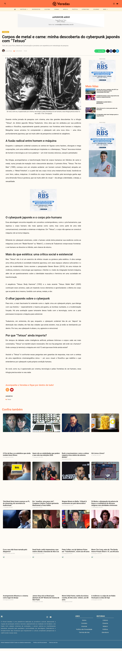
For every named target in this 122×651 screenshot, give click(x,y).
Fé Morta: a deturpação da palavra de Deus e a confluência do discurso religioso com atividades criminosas (104, 503)
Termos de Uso (84, 632)
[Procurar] (5, 4)
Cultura (105, 620)
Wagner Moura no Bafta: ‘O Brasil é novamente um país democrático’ (74, 502)
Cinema (5, 32)
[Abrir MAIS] (107, 9)
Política (105, 629)
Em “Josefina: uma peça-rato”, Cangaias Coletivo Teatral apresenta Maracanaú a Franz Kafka (45, 503)
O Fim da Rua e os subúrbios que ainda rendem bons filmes (17, 454)
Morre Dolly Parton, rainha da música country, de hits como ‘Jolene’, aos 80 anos (75, 598)
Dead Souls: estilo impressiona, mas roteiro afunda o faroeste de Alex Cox (45, 550)
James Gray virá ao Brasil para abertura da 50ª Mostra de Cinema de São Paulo (45, 598)
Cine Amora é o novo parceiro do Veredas (106, 108)
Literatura (105, 632)
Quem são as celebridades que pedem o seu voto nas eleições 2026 (46, 454)
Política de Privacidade (84, 629)
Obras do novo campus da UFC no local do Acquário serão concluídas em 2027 (107, 91)
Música (105, 626)
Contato (84, 623)
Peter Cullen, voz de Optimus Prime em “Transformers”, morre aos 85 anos (75, 550)
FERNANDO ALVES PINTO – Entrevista (104, 102)
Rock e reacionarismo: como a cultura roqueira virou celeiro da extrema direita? (75, 455)
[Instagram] (114, 3)
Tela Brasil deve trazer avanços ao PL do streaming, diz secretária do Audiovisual (16, 503)
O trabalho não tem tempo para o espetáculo (107, 115)
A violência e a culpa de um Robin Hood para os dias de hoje (103, 597)
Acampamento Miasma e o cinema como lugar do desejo (15, 597)
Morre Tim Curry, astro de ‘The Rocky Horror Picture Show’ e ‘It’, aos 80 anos (105, 550)
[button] (100, 51)
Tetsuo (9, 399)
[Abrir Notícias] (27, 9)
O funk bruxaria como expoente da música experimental (107, 96)
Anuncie (84, 626)
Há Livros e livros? (97, 453)
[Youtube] (117, 3)
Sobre (84, 620)
